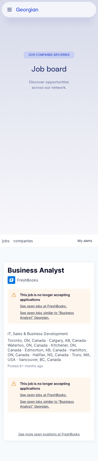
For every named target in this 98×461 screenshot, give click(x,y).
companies (23, 240)
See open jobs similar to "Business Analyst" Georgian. (47, 315)
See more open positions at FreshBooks (49, 434)
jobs (6, 240)
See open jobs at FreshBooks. (43, 306)
